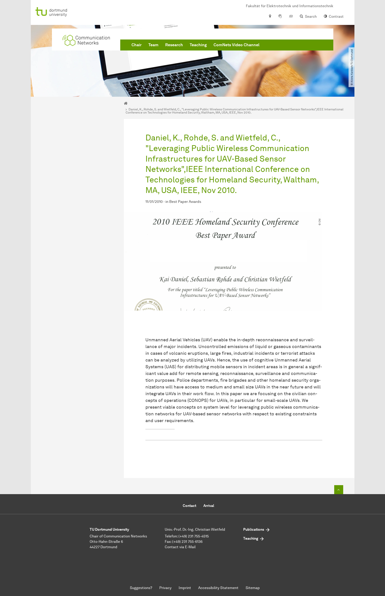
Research (174, 44)
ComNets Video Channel (236, 44)
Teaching (198, 44)
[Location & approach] (270, 16)
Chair (136, 44)
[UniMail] (290, 16)
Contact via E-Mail (180, 547)
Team (153, 44)
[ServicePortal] (280, 16)
